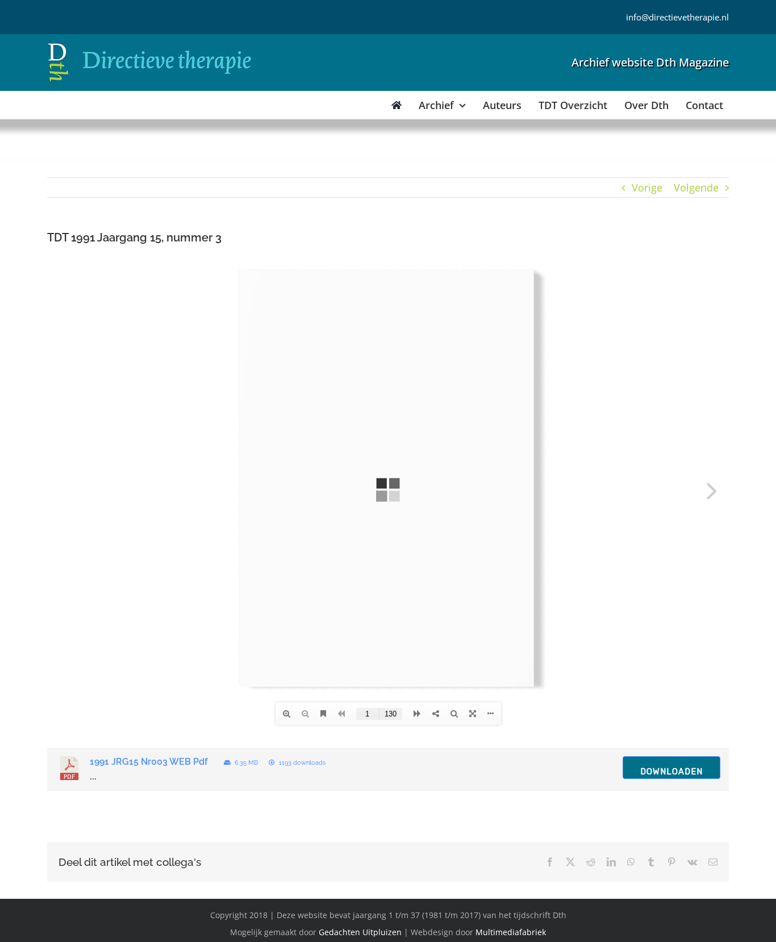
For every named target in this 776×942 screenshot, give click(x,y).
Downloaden (671, 771)
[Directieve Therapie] (149, 45)
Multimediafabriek (510, 932)
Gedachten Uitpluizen (360, 932)
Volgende (696, 187)
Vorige (647, 187)
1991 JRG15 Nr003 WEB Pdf (149, 761)
